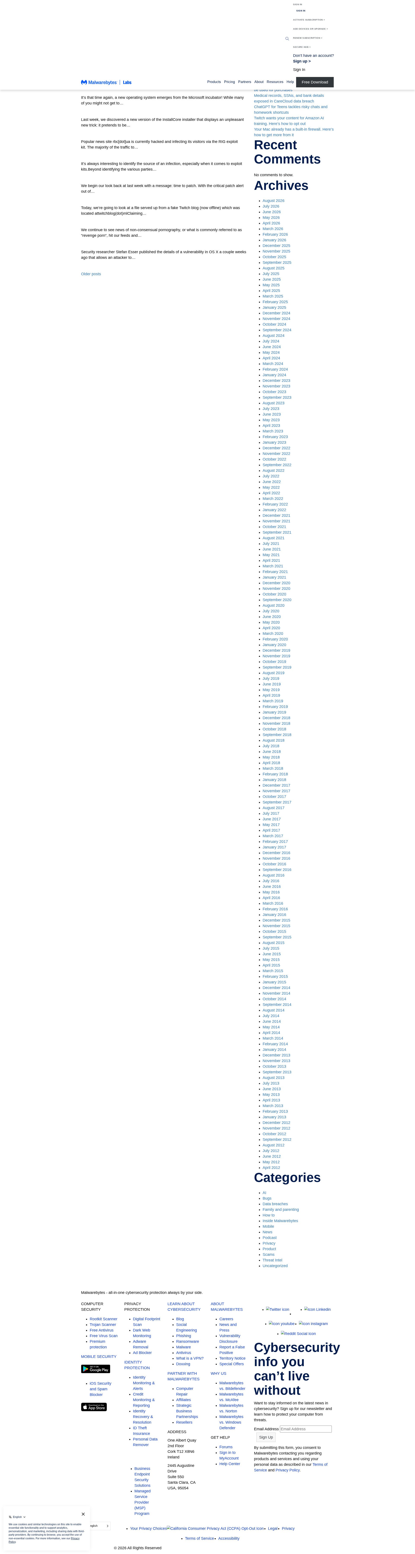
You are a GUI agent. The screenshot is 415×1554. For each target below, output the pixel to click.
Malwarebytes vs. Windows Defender (231, 1422)
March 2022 (273, 498)
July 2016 (271, 881)
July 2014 (271, 1016)
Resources (275, 82)
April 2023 (271, 425)
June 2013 (272, 1089)
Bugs (267, 1198)
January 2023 (274, 442)
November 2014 (276, 993)
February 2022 (275, 504)
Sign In (297, 4)
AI (264, 1193)
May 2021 (271, 555)
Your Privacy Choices (148, 1528)
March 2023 (273, 431)
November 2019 (276, 656)
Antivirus (183, 1353)
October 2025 (274, 257)
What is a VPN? (190, 1358)
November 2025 (276, 251)
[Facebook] (297, 1314)
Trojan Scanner (103, 1324)
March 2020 (273, 633)
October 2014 (274, 999)
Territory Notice (232, 1358)
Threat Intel (272, 1260)
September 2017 (277, 802)
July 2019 (271, 678)
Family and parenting (281, 1209)
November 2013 (276, 1061)
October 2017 (274, 796)
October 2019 (274, 661)
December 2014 (276, 988)
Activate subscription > (309, 20)
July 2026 (271, 206)
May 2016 (271, 892)
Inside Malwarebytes (280, 1221)
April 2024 (271, 358)
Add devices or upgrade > (310, 29)
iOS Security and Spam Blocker (100, 1389)
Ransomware (187, 1341)
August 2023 (273, 403)
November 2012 (276, 1128)
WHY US (218, 1373)
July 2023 (271, 409)
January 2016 (274, 914)
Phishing (183, 1336)
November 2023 (276, 386)
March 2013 (273, 1106)
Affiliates (183, 1400)
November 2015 (276, 926)
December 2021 (276, 515)
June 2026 (272, 212)
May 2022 (271, 487)
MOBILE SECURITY (99, 1356)
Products (214, 82)
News (267, 1232)
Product (269, 1249)
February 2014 (275, 1044)
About (258, 82)
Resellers (184, 1422)
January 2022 (274, 510)
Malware (183, 1347)
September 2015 (277, 937)
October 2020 (274, 594)
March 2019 (273, 701)
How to (269, 1215)
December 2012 (276, 1122)
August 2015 (273, 943)
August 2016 (273, 875)
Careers (226, 1319)
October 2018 (274, 729)
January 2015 (274, 982)
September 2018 (277, 735)
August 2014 (273, 1010)
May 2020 (271, 622)
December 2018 (276, 718)
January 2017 (274, 847)
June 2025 (272, 279)
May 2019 (271, 690)
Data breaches (275, 1204)
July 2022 (271, 476)
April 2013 (271, 1100)
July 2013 (271, 1083)
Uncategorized (275, 1266)
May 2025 (271, 285)
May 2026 (271, 217)
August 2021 (273, 538)
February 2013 (275, 1111)
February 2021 (275, 572)
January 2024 (274, 375)
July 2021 (271, 543)
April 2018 (271, 763)
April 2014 (271, 1033)
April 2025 (271, 290)
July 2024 (271, 341)
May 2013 (271, 1094)
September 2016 (277, 869)
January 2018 (274, 780)
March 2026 (273, 229)
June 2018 (272, 751)
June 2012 (272, 1156)
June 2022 (272, 482)
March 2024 (273, 364)
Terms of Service (199, 1538)
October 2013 (274, 1066)
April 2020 (271, 628)
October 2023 (274, 392)
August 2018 (273, 740)
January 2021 (274, 577)
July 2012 (271, 1151)
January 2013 (274, 1117)
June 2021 (272, 549)
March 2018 (273, 768)
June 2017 (272, 819)
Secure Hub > (302, 47)
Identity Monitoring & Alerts (144, 1383)
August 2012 (273, 1145)
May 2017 (271, 825)
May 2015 (271, 959)
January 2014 (274, 1049)
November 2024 (276, 319)
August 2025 (273, 268)
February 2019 (275, 706)
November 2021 (276, 521)
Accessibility (228, 1538)
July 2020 (271, 611)
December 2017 (276, 785)
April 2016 (271, 898)
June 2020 (272, 617)
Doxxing (183, 1364)
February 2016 (275, 909)
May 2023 (271, 420)
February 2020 (275, 639)
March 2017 (273, 836)
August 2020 (273, 605)
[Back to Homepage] (106, 84)
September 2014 (277, 1004)
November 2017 (276, 791)
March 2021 (273, 566)
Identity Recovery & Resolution (143, 1416)
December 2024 (276, 313)
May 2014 (271, 1027)
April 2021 (271, 560)
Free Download (315, 82)
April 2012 (271, 1167)
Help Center (229, 1464)
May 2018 (271, 757)
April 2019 (271, 695)
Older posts (91, 274)
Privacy (269, 1243)
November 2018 (276, 723)
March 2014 (273, 1038)
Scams (269, 1254)
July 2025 (271, 274)
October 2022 (274, 459)
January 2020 (274, 645)
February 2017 (275, 841)
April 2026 (271, 223)
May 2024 (271, 352)
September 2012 (277, 1139)
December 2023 (276, 380)
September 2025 (277, 262)
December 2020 (276, 583)
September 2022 (277, 465)
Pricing (229, 82)
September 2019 (277, 667)
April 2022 (271, 493)
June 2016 (272, 886)
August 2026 (273, 200)
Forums (226, 1447)
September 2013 (277, 1072)
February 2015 (275, 976)
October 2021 (274, 527)
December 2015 (276, 920)
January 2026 (274, 240)
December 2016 (276, 853)
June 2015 (272, 954)
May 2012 (271, 1162)
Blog (180, 1319)
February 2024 (275, 369)
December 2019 (276, 650)
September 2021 (277, 532)
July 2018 (271, 746)
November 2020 (276, 588)
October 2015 (274, 931)
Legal (273, 1528)
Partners (244, 82)
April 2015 (271, 965)
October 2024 (274, 324)
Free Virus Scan (104, 1336)
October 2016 (274, 864)
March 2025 (273, 296)
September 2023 (277, 397)
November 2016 (276, 858)
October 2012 (274, 1134)
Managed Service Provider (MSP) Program (142, 1502)
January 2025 (274, 307)
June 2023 (272, 414)
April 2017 (271, 830)
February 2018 (275, 774)
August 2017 (273, 808)
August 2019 (273, 673)
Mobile (268, 1226)
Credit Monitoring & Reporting (144, 1400)
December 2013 (276, 1055)
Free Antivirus (101, 1330)
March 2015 (273, 971)
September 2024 (277, 330)
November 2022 (276, 453)
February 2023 (275, 437)
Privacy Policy (288, 1470)
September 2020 (277, 600)
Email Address (266, 1429)
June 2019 (272, 684)
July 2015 (271, 948)
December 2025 (276, 245)
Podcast (270, 1238)
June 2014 (272, 1021)
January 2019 (274, 712)
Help (290, 82)
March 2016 (273, 903)
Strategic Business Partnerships (187, 1411)
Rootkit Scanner (103, 1319)
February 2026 (275, 234)
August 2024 (273, 335)
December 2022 (276, 448)
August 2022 (273, 470)
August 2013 (273, 1077)
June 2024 (272, 347)
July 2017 (271, 813)
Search (287, 39)
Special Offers (231, 1364)
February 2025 (275, 302)
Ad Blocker (142, 1353)
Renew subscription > (307, 38)
